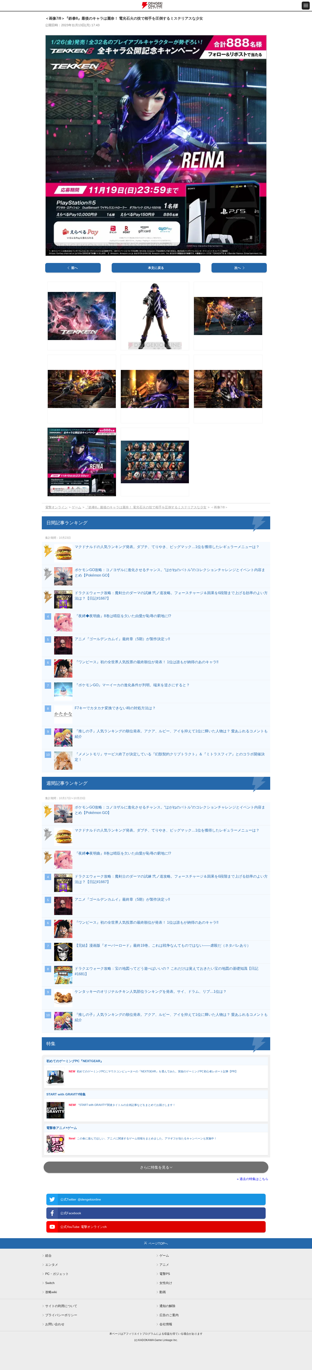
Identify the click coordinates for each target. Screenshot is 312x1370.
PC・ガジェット (57, 1274)
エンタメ (51, 1264)
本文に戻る (156, 268)
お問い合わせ (54, 1324)
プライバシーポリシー (61, 1315)
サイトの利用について (61, 1306)
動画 (162, 1292)
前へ (74, 268)
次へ (237, 268)
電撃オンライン (56, 507)
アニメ (164, 1264)
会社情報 (165, 1324)
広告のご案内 (169, 1315)
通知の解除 (167, 1306)
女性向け (165, 1283)
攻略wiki (51, 1292)
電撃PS (164, 1274)
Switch (50, 1283)
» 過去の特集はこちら (252, 1179)
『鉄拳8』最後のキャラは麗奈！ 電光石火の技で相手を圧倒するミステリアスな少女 (145, 507)
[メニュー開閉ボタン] (306, 6)
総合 (48, 1255)
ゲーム (76, 507)
